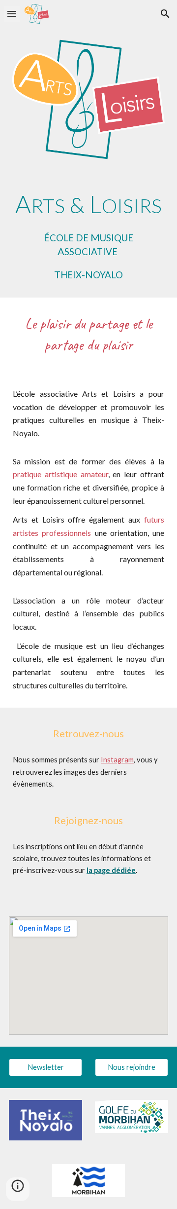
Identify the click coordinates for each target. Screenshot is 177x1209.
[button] (12, 13)
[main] (88, 234)
